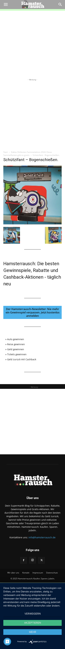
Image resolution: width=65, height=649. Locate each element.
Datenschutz (52, 572)
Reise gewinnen (16, 344)
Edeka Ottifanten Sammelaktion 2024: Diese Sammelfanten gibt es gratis (27, 154)
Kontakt (25, 572)
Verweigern (32, 613)
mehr (32, 632)
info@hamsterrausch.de (42, 537)
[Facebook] (23, 560)
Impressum (37, 572)
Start (5, 152)
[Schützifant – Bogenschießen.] (32, 223)
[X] (41, 560)
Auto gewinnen (15, 339)
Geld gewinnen (15, 349)
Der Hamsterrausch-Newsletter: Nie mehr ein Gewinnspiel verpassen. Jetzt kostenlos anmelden (33, 312)
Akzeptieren (32, 622)
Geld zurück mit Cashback (21, 359)
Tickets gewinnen (16, 354)
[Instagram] (32, 560)
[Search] (60, 4)
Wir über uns (13, 572)
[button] (5, 4)
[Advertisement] (32, 43)
